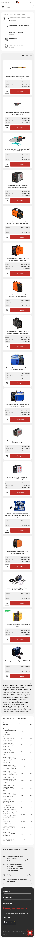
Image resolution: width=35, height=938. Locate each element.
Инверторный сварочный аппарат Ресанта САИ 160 (17, 441)
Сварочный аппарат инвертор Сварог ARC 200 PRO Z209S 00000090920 (17, 222)
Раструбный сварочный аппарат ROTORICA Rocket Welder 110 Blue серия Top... (17, 515)
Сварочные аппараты (16, 45)
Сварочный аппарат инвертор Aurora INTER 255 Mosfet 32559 (17, 405)
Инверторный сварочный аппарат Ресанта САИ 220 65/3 (17, 478)
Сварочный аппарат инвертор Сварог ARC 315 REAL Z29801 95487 (17, 295)
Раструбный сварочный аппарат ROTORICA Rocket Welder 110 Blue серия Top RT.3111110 (10, 814)
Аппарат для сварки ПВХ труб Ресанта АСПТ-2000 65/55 (18, 113)
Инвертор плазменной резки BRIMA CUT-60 (17, 661)
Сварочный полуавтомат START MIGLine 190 (17, 625)
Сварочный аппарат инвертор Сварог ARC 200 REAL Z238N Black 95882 (17, 332)
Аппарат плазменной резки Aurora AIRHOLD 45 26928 (17, 588)
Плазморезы (13, 38)
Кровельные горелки (16, 32)
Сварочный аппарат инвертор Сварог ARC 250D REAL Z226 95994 (17, 259)
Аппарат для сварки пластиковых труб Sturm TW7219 (17, 149)
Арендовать (20, 91)
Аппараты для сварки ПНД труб (19, 25)
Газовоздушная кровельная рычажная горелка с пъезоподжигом (17, 77)
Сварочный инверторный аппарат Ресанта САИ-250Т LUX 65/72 (17, 186)
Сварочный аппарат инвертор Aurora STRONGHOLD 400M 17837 (17, 368)
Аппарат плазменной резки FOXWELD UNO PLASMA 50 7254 (17, 552)
